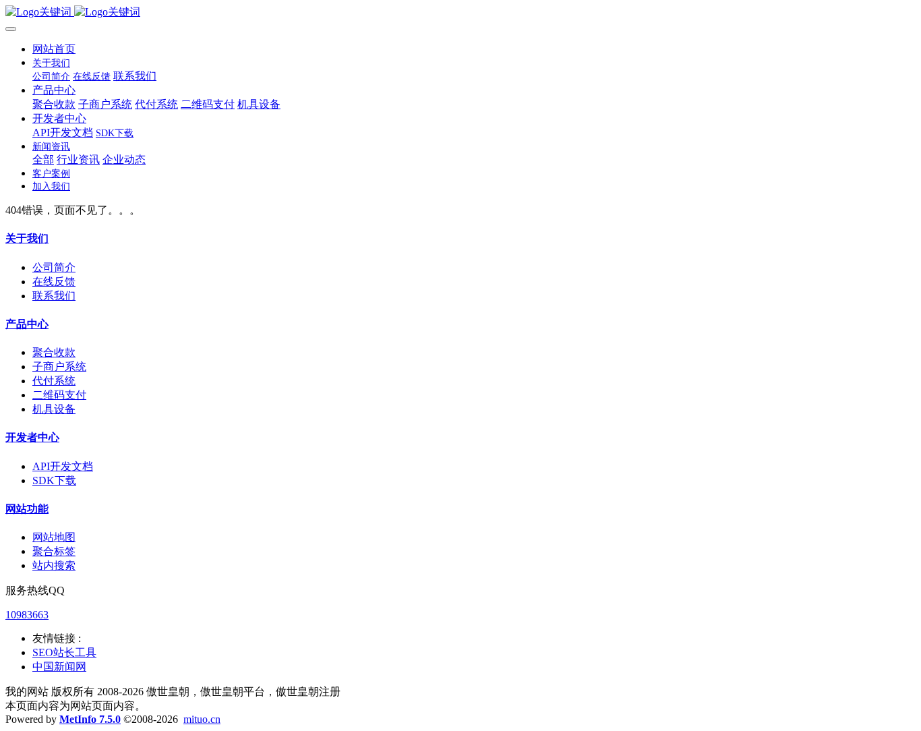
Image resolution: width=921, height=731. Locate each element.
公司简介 (54, 267)
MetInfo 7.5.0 (90, 719)
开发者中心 (32, 437)
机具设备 (54, 409)
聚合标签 (54, 551)
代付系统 (54, 380)
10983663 (27, 614)
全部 (43, 159)
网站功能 (27, 509)
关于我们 (27, 238)
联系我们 (54, 295)
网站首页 (54, 49)
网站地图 (54, 537)
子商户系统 (59, 366)
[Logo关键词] (460, 12)
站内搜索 (54, 565)
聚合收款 (54, 352)
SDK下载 (54, 480)
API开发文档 (62, 466)
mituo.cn (201, 719)
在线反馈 (54, 281)
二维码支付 (59, 395)
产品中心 (27, 324)
